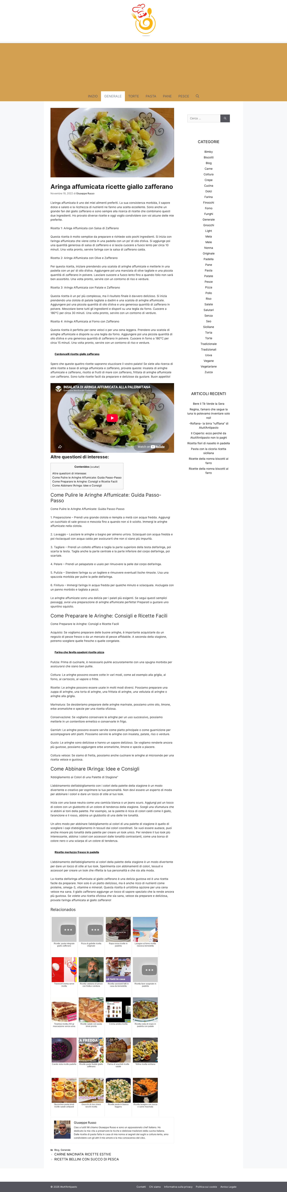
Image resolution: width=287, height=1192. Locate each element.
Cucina (208, 185)
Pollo (208, 293)
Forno (208, 208)
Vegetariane (209, 366)
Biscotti (209, 157)
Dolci (208, 191)
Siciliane (208, 327)
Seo (208, 321)
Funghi (208, 214)
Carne (209, 168)
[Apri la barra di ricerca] (197, 96)
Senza (208, 315)
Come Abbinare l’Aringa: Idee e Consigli (77, 485)
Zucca (209, 372)
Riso (208, 298)
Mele (208, 242)
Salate (208, 304)
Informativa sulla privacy (178, 1186)
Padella (209, 259)
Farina (208, 197)
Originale (209, 253)
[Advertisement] (143, 66)
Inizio (93, 96)
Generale (113, 96)
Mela (208, 236)
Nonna (208, 247)
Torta (208, 332)
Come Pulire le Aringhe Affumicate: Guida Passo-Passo (87, 477)
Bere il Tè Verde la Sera (208, 403)
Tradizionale (208, 344)
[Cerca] (225, 118)
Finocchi (208, 202)
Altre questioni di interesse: (69, 473)
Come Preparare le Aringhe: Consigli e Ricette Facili (84, 481)
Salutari (209, 310)
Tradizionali (208, 349)
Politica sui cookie (206, 1186)
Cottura (209, 174)
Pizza (208, 287)
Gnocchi (208, 225)
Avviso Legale (228, 1186)
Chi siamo (155, 1186)
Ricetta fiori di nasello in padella (208, 443)
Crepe (209, 180)
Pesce (183, 96)
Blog (56, 1149)
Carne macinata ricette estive (82, 1154)
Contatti (141, 1186)
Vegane (209, 360)
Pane (167, 96)
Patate (208, 276)
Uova (208, 355)
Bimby (208, 151)
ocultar (95, 466)
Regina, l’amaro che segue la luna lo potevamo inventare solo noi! (208, 413)
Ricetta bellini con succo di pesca (86, 1159)
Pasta (151, 96)
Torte (133, 96)
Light (208, 231)
